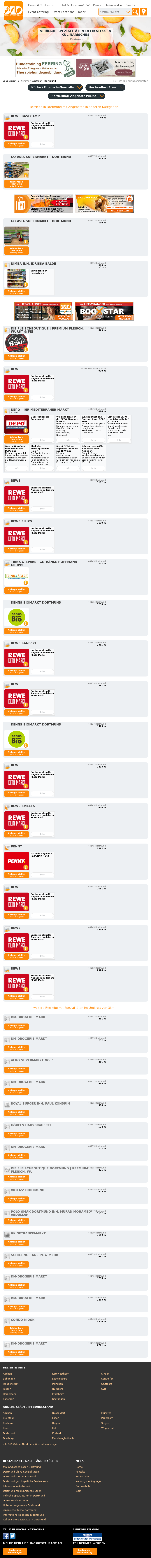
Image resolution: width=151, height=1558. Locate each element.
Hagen (56, 1423)
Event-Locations (63, 12)
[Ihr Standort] (143, 11)
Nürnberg (57, 1388)
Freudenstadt (10, 1383)
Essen (55, 1418)
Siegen (105, 1423)
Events (130, 5)
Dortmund (9, 1433)
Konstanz (8, 1399)
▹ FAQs (14, 412)
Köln (54, 1428)
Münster (106, 1413)
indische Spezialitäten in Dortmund (24, 1495)
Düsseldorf (58, 1413)
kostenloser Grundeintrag (84, 1551)
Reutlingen (58, 1399)
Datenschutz (83, 1486)
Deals (97, 5)
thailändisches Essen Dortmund (22, 1467)
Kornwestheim (60, 1373)
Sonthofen (107, 1378)
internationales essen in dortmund (23, 1514)
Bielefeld (8, 1418)
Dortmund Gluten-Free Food (19, 1476)
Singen (105, 1373)
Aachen (7, 1373)
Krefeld (56, 1433)
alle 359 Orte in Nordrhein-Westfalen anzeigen (30, 1444)
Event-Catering (38, 12)
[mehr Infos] (16, 131)
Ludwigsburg (59, 1378)
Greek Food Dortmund (16, 1500)
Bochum (8, 1423)
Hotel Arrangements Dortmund (21, 1505)
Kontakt (80, 1471)
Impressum (82, 1476)
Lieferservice (113, 5)
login (78, 1490)
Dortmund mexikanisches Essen (22, 1490)
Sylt (103, 1388)
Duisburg (8, 1438)
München (57, 1383)
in (11, 81)
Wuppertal (107, 1428)
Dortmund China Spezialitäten (21, 1471)
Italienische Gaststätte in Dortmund (24, 1519)
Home (79, 1467)
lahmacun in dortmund (16, 1486)
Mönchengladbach (63, 1438)
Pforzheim (58, 1394)
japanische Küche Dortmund (19, 1510)
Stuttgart (106, 1383)
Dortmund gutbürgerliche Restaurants (25, 1481)
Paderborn (107, 1418)
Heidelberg (9, 1394)
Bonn (6, 1428)
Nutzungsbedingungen (89, 1481)
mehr (81, 12)
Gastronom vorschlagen (15, 1551)
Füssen (7, 1388)
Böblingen (9, 1378)
